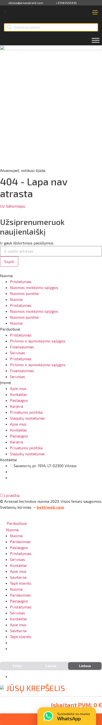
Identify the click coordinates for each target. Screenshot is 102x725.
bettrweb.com (50, 507)
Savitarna (18, 577)
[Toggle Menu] (96, 40)
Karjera (16, 406)
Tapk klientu (20, 583)
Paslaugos (19, 400)
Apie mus (18, 388)
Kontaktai (18, 394)
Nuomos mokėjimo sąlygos (34, 287)
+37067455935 (66, 2)
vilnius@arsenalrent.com (25, 2)
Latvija (51, 666)
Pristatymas (20, 281)
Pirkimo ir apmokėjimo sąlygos (37, 340)
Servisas (17, 352)
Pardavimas (20, 541)
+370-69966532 (29, 648)
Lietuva (85, 666)
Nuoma (16, 299)
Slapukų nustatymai (27, 418)
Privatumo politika (26, 412)
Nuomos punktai (24, 293)
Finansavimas (22, 346)
